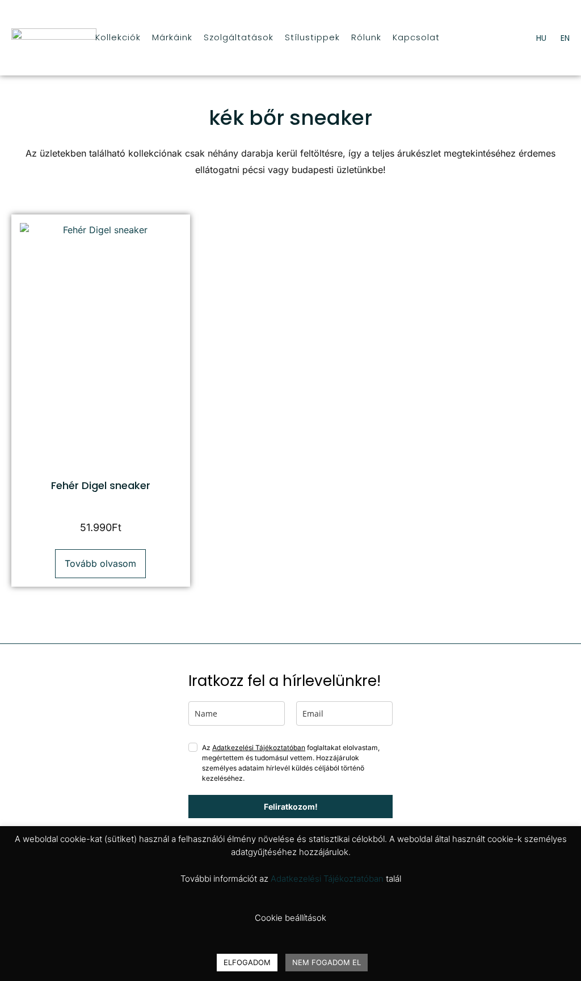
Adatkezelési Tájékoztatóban (258, 747)
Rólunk (366, 37)
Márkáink (172, 37)
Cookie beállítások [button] (290, 917)
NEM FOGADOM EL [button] (326, 962)
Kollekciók (118, 37)
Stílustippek (312, 37)
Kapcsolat (416, 37)
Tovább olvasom (100, 563)
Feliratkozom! (291, 806)
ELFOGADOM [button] (247, 962)
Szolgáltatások (238, 37)
